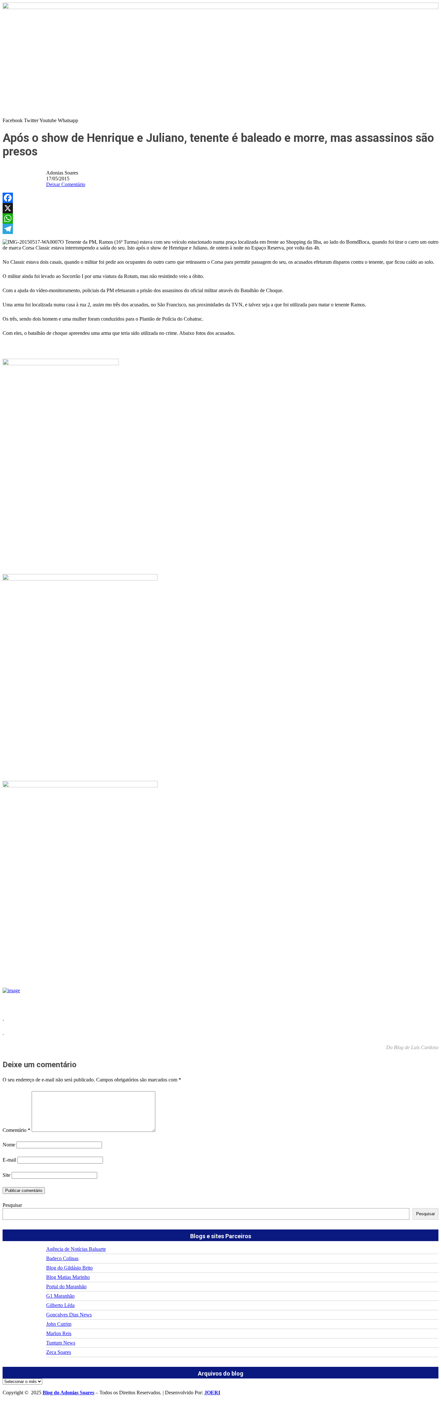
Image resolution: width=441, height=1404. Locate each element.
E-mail (9, 1160)
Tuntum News (60, 1343)
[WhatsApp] (220, 218)
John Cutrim (58, 1324)
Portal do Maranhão (66, 1286)
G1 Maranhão (60, 1296)
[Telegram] (220, 229)
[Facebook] (220, 198)
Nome (9, 1144)
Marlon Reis (58, 1333)
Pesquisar (12, 1205)
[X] (220, 208)
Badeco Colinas (62, 1258)
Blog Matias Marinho (68, 1277)
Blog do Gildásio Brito (69, 1268)
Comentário (16, 1130)
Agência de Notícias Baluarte (76, 1249)
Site (6, 1175)
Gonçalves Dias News (69, 1314)
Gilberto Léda (60, 1305)
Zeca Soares (58, 1352)
